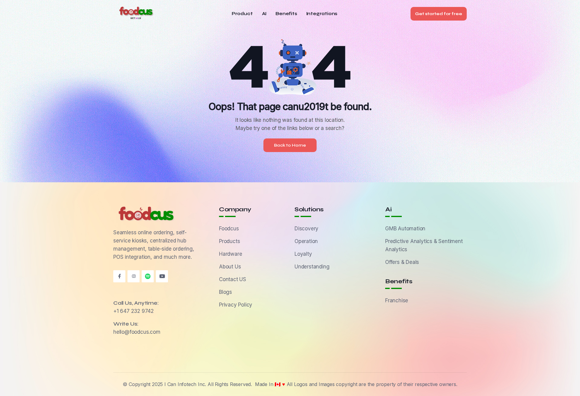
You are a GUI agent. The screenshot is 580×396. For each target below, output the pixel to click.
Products (229, 241)
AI (264, 13)
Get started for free (438, 13)
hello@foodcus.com (136, 332)
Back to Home (290, 145)
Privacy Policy (235, 305)
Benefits (286, 13)
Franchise (396, 300)
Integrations (322, 13)
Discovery (306, 229)
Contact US (232, 279)
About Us (230, 267)
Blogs (225, 292)
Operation (306, 241)
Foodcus (229, 229)
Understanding (312, 267)
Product (242, 13)
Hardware (230, 254)
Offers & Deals (402, 262)
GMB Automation (405, 229)
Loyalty (303, 254)
